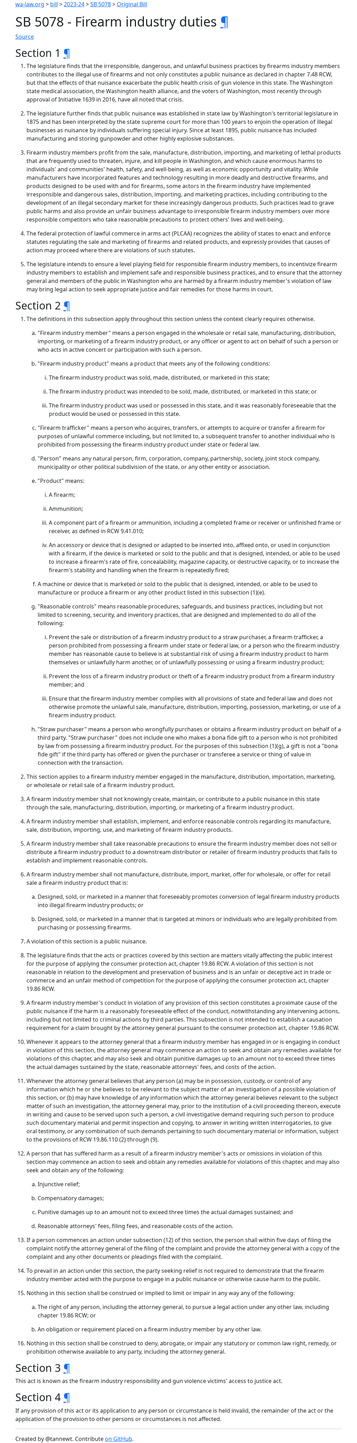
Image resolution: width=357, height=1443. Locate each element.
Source (24, 36)
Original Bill (132, 4)
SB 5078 (100, 4)
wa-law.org (29, 4)
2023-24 (74, 4)
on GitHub (118, 1439)
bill (54, 4)
